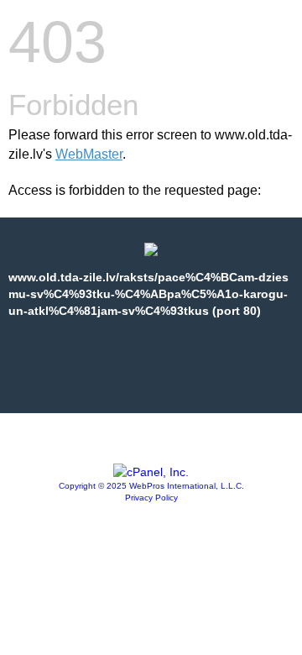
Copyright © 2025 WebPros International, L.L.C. (151, 485)
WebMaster (88, 154)
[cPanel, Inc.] (151, 472)
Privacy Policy (151, 497)
